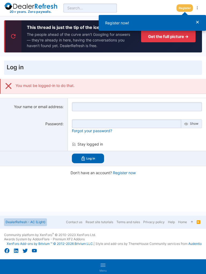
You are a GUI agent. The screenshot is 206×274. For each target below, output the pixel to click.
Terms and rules (128, 222)
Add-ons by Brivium (50, 244)
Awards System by (44, 239)
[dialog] (152, 23)
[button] (103, 267)
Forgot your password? (92, 130)
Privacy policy (154, 222)
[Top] (192, 222)
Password (53, 123)
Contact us (74, 222)
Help (171, 222)
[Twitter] (25, 251)
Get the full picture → (168, 36)
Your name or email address (38, 106)
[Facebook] (7, 251)
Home (182, 222)
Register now (124, 172)
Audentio (195, 244)
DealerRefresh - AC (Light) (25, 222)
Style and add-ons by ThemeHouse (122, 244)
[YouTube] (34, 251)
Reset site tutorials (99, 222)
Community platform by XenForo (50, 235)
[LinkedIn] (16, 251)
